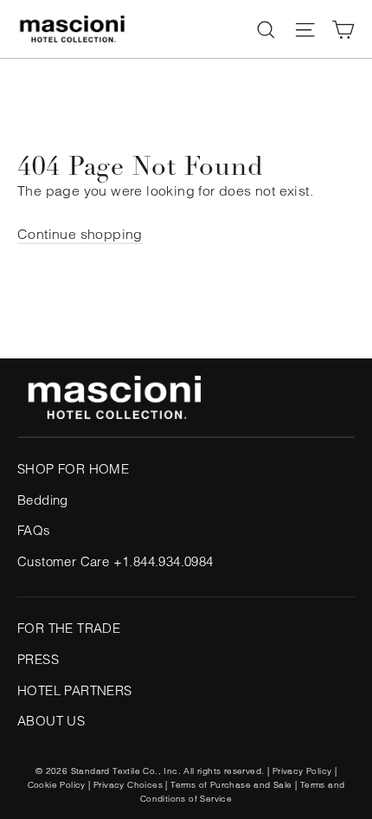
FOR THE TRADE (68, 628)
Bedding (42, 500)
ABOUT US (51, 721)
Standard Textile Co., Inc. (126, 771)
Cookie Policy (57, 784)
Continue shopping (80, 233)
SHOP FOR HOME (73, 469)
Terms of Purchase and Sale (231, 784)
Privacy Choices (128, 784)
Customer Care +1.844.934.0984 (115, 561)
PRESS (38, 659)
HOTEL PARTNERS (74, 690)
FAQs (34, 530)
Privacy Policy (302, 771)
